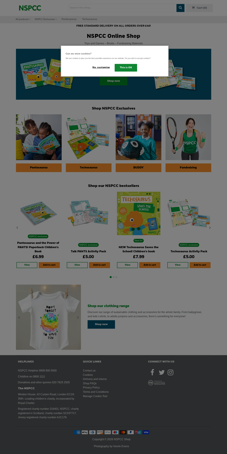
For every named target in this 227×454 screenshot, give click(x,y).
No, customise (101, 67)
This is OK (126, 67)
